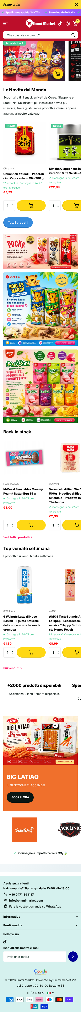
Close (76, 4)
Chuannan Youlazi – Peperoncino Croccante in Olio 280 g (24, 176)
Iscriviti (73, 956)
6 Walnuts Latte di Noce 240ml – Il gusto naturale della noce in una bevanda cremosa (21, 623)
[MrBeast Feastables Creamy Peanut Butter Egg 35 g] (24, 458)
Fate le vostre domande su (35, 906)
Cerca (73, 35)
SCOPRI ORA (20, 797)
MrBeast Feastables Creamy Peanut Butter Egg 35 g (23, 491)
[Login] (67, 23)
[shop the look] (58, 74)
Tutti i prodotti (5, 23)
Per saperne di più (55, 725)
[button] (13, 201)
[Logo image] (24, 829)
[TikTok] (5, 941)
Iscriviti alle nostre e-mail (21, 948)
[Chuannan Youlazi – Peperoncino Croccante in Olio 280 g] (24, 143)
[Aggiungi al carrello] (31, 205)
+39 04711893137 (21, 894)
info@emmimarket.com (26, 900)
